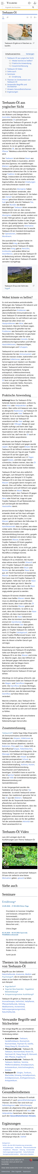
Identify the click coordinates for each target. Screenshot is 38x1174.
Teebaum (9, 158)
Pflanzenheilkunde (9, 1004)
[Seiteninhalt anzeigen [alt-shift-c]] (3, 17)
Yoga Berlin (9, 986)
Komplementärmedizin (11, 1154)
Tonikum (27, 1072)
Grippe (16, 749)
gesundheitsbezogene (27, 1100)
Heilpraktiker (20, 405)
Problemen (21, 310)
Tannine (24, 1062)
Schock (25, 759)
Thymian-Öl (22, 1043)
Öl (14, 120)
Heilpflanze (29, 1001)
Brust (26, 567)
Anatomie (20, 974)
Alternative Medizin (27, 1154)
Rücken (5, 570)
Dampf (8, 197)
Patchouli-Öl (10, 1054)
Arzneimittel (20, 1006)
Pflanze (5, 151)
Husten (31, 764)
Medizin (28, 974)
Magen (8, 683)
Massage (5, 754)
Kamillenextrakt (8, 526)
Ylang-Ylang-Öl (11, 1046)
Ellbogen (18, 424)
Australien (6, 117)
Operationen (10, 233)
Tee (31, 202)
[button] (19, 856)
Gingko (20, 1072)
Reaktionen (18, 411)
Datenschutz (5, 1171)
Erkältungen (30, 182)
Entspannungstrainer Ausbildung (18, 994)
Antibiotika (6, 251)
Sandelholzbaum (12, 1041)
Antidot (8, 1070)
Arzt (9, 405)
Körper (23, 756)
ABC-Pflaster (10, 1057)
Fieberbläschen (26, 749)
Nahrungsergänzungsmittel (13, 1009)
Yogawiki (12, 2)
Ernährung (8, 901)
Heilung (21, 1004)
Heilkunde (18, 1147)
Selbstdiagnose (8, 1105)
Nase (27, 570)
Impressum (27, 1171)
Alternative (28, 226)
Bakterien (6, 746)
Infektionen (15, 359)
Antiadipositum (27, 1065)
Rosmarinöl (24, 1041)
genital (11, 775)
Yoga (7, 288)
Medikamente (8, 1006)
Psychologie (7, 977)
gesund (21, 878)
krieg (15, 243)
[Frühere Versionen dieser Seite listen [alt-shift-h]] (31, 17)
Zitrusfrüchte (23, 1046)
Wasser (5, 199)
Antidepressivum (12, 1078)
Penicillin (25, 248)
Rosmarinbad (10, 1043)
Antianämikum (11, 1067)
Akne (21, 323)
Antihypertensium (27, 1078)
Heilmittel (20, 1001)
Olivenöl (28, 562)
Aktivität (26, 821)
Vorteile (24, 339)
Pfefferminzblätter (12, 1065)
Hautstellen (7, 506)
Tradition (11, 174)
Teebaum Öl (7, 845)
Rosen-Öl (29, 1051)
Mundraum (6, 236)
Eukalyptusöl (22, 632)
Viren (21, 746)
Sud (3, 202)
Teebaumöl (6, 733)
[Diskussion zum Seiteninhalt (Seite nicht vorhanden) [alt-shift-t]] (8, 17)
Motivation (6, 878)
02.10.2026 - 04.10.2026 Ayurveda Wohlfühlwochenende (14, 934)
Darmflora (20, 683)
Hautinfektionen (9, 344)
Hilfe (11, 777)
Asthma (24, 764)
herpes (27, 447)
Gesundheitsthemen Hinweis (23, 1116)
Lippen (5, 447)
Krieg (13, 248)
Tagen (31, 457)
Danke (23, 1136)
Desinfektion (7, 254)
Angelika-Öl (21, 1057)
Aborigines (21, 189)
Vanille (30, 1043)
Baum (27, 158)
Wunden (12, 205)
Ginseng (18, 1075)
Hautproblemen (8, 323)
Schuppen (23, 347)
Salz (21, 624)
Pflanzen (15, 1150)
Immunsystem (26, 354)
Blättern (5, 166)
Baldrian (17, 1062)
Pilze (13, 746)
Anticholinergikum (26, 1067)
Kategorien (6, 1143)
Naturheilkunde (8, 974)
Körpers (17, 738)
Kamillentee (16, 622)
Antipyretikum (11, 1080)
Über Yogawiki (16, 1171)
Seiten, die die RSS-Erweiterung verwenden (17, 1145)
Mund (19, 490)
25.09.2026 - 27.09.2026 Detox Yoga (15, 906)
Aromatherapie (8, 1001)
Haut (20, 413)
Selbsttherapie (26, 1105)
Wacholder (9, 1075)
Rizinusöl (33, 1054)
